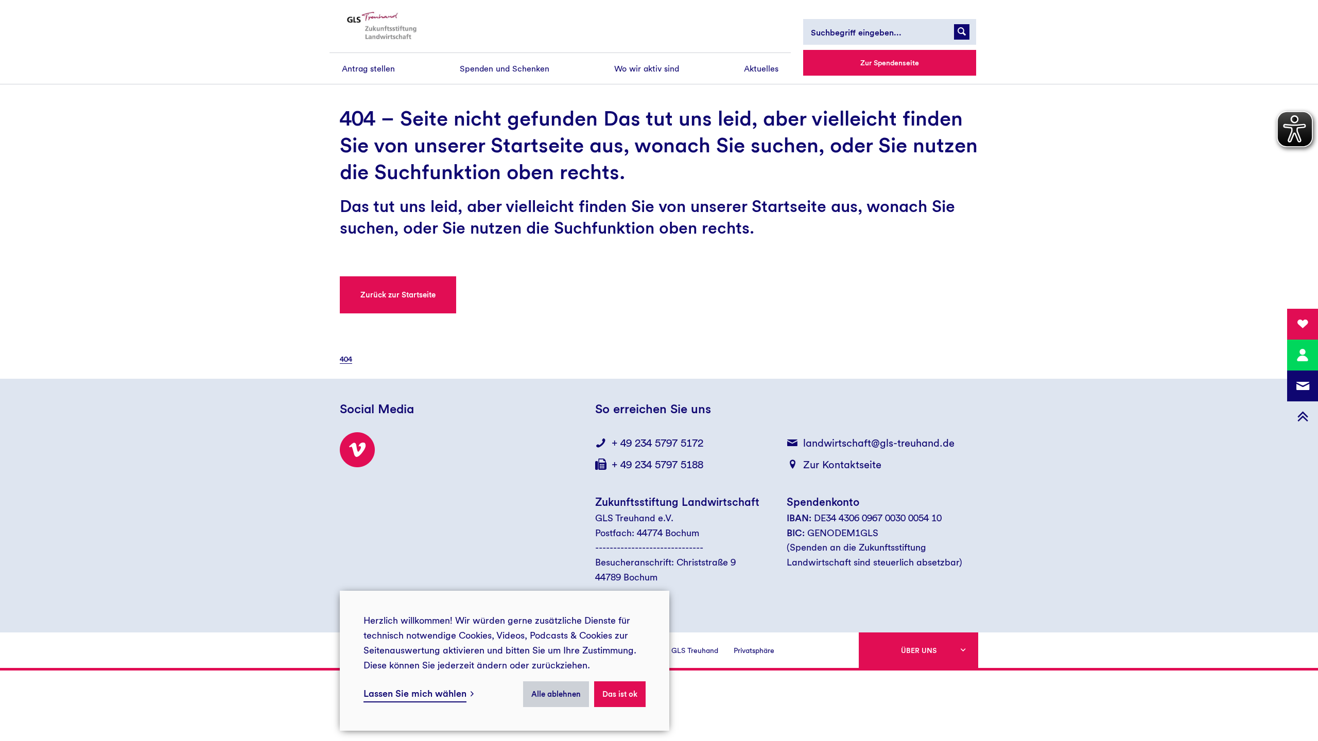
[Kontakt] (1302, 355)
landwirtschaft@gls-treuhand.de (879, 443)
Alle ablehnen (556, 694)
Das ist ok (619, 694)
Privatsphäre (754, 650)
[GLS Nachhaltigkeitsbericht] (390, 26)
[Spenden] (1302, 324)
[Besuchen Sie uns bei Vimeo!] (357, 449)
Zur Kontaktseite (842, 464)
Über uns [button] (919, 650)
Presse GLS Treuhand (683, 650)
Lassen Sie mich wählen (414, 693)
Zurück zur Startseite (398, 294)
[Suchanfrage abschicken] (961, 32)
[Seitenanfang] (1302, 416)
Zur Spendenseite (889, 63)
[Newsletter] (1302, 385)
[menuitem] (368, 68)
